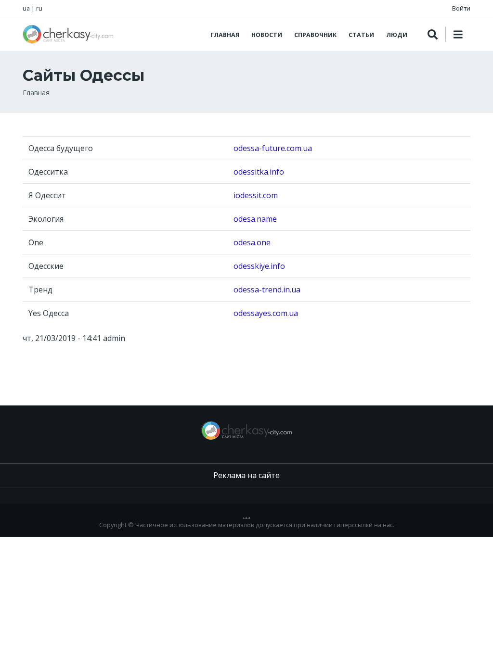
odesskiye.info (259, 266)
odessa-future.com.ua (273, 148)
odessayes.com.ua (266, 313)
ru (39, 8)
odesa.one (252, 242)
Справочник (315, 35)
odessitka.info (259, 171)
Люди (396, 35)
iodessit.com (256, 195)
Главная (224, 35)
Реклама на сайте (246, 475)
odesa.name (255, 219)
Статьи (361, 35)
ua (26, 8)
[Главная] (68, 34)
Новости (266, 35)
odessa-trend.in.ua (267, 289)
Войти (461, 8)
